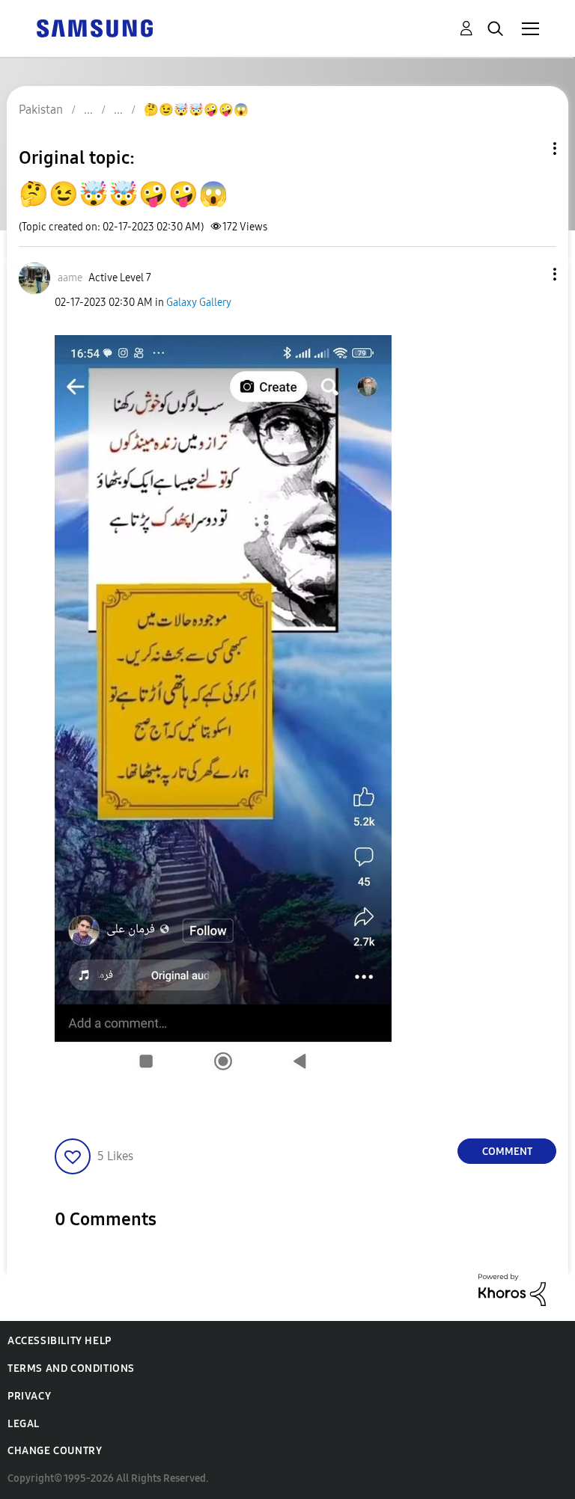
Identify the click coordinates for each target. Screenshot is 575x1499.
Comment (507, 1151)
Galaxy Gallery (198, 302)
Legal (23, 1423)
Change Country (54, 1450)
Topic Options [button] (529, 148)
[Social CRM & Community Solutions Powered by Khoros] (512, 1289)
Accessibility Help (59, 1340)
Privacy (29, 1396)
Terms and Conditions (71, 1368)
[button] (530, 274)
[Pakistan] (94, 27)
